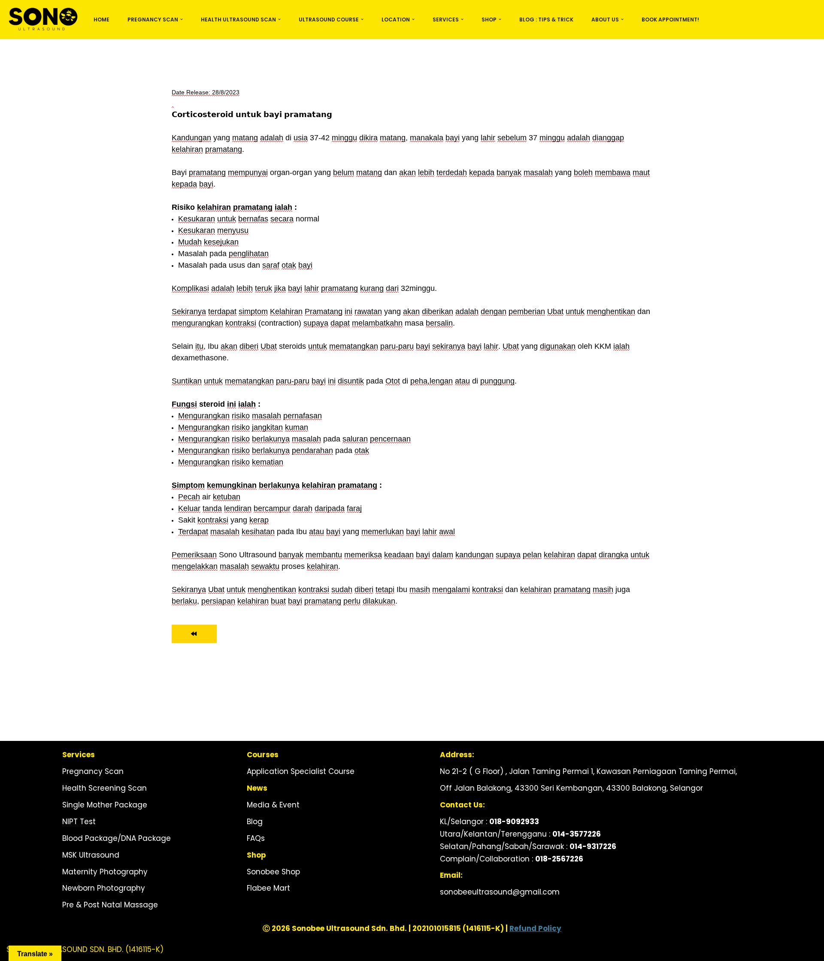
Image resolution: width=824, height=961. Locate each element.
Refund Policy (535, 928)
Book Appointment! (670, 19)
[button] (181, 19)
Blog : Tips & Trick (546, 19)
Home (101, 19)
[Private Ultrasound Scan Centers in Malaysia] (42, 19)
